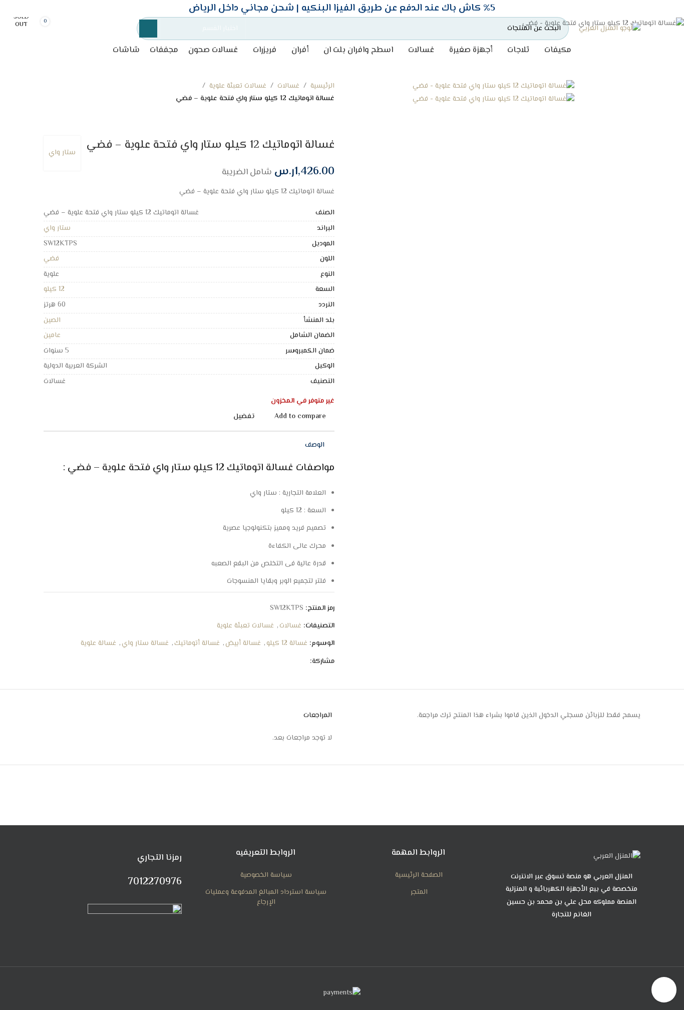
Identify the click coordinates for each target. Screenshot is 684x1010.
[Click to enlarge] (663, 989)
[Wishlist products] (85, 29)
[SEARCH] (148, 29)
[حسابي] (116, 29)
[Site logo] (609, 29)
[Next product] (309, 121)
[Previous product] (329, 121)
